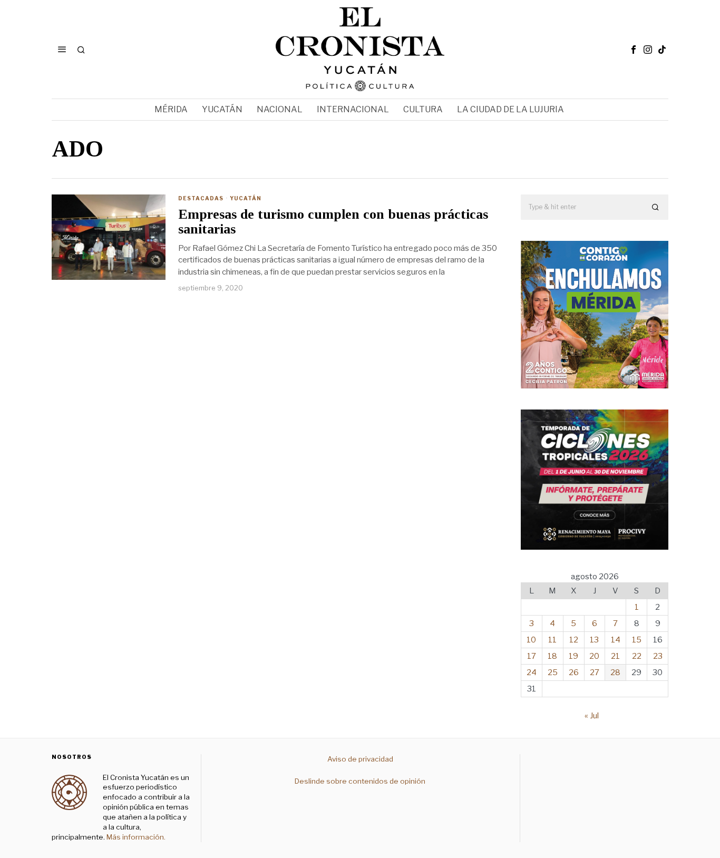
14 (615, 640)
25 (553, 672)
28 (615, 672)
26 (574, 672)
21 (615, 656)
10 (531, 640)
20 (594, 656)
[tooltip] (633, 49)
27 (594, 672)
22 (636, 656)
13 (594, 640)
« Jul (592, 715)
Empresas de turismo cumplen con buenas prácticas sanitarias (333, 222)
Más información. (135, 837)
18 (552, 656)
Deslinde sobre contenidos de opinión (360, 781)
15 (636, 640)
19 (573, 656)
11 (552, 640)
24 (532, 672)
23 (658, 656)
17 (531, 656)
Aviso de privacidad (360, 759)
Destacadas (200, 198)
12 (573, 640)
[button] (655, 207)
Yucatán (245, 198)
